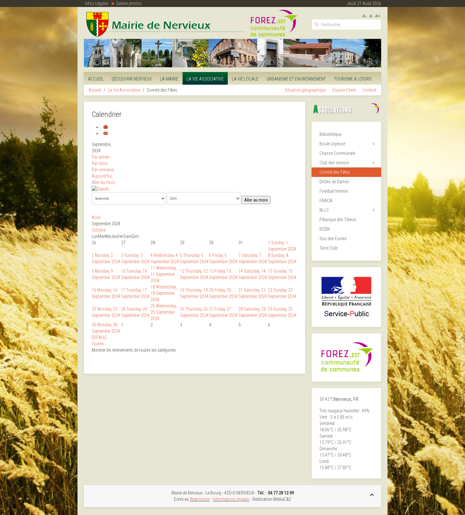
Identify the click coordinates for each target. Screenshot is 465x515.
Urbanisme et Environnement (296, 79)
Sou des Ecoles (333, 238)
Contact (369, 90)
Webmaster (200, 499)
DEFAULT (99, 337)
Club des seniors (334, 162)
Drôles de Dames (334, 181)
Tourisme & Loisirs (353, 79)
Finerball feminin (333, 191)
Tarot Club (328, 248)
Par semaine (103, 169)
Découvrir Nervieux (132, 79)
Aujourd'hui (102, 176)
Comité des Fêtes (334, 172)
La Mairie (169, 79)
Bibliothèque (330, 134)
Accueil (95, 79)
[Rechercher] (100, 188)
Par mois (100, 163)
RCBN (324, 229)
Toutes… (99, 343)
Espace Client (344, 90)
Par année (100, 157)
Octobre (99, 230)
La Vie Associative (205, 79)
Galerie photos (129, 3)
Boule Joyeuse (332, 143)
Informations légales (231, 499)
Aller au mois (103, 182)
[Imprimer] (105, 127)
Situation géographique (305, 90)
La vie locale (245, 79)
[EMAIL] (105, 133)
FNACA (325, 200)
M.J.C (324, 210)
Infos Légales (96, 3)
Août (96, 217)
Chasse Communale (337, 153)
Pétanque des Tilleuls (337, 219)
